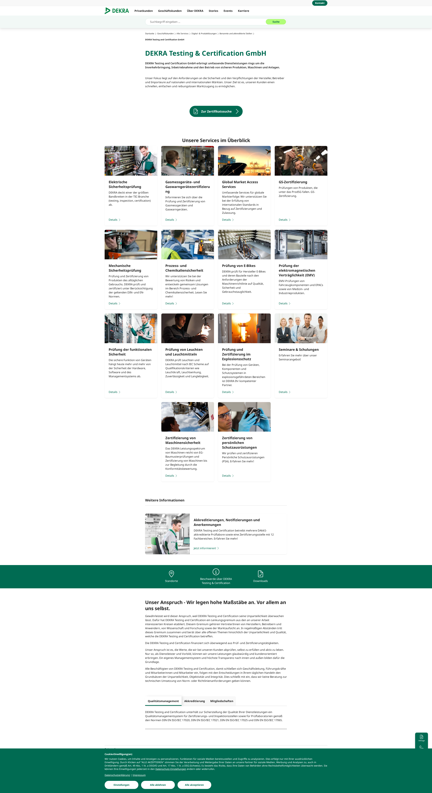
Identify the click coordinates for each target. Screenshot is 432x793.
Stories (213, 11)
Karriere (243, 11)
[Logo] (118, 11)
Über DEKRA (195, 11)
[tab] (163, 701)
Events (228, 11)
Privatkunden (143, 11)
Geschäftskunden (170, 11)
